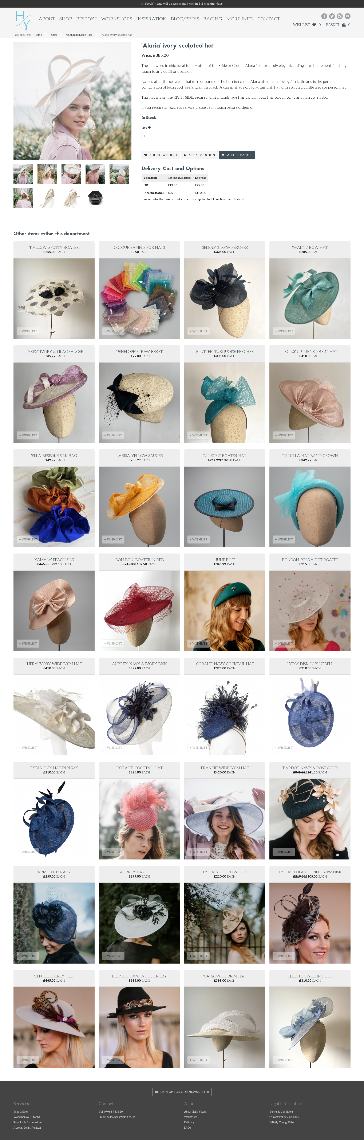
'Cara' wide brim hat (224, 976)
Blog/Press (185, 19)
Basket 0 (338, 25)
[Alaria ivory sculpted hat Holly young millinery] (49, 176)
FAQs (187, 1127)
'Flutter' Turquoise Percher (224, 352)
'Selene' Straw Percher (224, 247)
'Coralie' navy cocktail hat (224, 664)
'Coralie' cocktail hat (139, 768)
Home (38, 35)
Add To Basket (239, 155)
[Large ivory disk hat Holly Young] (49, 200)
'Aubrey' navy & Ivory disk (139, 664)
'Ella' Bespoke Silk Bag (54, 456)
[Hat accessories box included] (98, 200)
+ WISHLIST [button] (28, 331)
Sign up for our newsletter (183, 1092)
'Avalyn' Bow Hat (310, 247)
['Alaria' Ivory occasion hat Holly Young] (74, 176)
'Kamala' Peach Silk (54, 560)
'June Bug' (225, 560)
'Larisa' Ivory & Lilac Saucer (54, 352)
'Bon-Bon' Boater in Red (139, 560)
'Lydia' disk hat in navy (54, 768)
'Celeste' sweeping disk (310, 976)
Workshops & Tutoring (26, 1117)
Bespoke (86, 19)
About (47, 19)
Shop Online (20, 1112)
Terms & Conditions (281, 1112)
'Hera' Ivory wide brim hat (54, 664)
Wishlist (307, 25)
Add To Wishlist (163, 155)
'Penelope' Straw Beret (139, 352)
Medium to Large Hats (79, 35)
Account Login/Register (27, 1127)
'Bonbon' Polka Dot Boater (310, 560)
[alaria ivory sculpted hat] (25, 176)
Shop (65, 19)
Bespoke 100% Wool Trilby (139, 976)
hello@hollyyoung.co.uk (121, 1117)
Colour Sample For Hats (139, 247)
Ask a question (202, 155)
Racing (212, 19)
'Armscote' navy (54, 872)
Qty (145, 128)
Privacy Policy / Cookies (283, 1117)
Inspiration (151, 19)
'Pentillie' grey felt (54, 976)
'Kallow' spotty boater (54, 247)
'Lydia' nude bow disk (224, 872)
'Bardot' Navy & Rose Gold (310, 768)
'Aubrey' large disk (139, 872)
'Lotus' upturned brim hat (310, 352)
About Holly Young (195, 1112)
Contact (268, 19)
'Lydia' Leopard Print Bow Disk (310, 872)
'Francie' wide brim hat (224, 768)
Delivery (189, 1122)
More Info (239, 19)
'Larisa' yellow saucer (139, 456)
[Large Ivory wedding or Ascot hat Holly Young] (74, 200)
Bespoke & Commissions (27, 1122)
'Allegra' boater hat (224, 456)
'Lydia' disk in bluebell (310, 664)
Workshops (116, 19)
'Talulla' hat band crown (310, 456)
